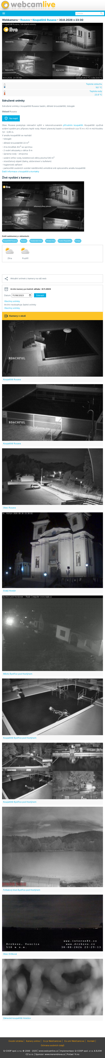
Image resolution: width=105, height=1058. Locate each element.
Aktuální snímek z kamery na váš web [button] (25, 279)
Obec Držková (10, 954)
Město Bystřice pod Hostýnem (17, 673)
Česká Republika (65, 241)
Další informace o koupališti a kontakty (20, 171)
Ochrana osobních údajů (52, 1045)
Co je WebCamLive (52, 1041)
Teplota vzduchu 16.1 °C (94, 86)
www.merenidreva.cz (55, 1054)
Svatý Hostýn (9, 590)
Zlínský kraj (50, 241)
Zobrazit (40, 295)
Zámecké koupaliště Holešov (17, 1018)
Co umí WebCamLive (74, 1041)
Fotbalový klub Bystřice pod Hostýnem (21, 890)
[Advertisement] (52, 268)
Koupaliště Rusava (44, 20)
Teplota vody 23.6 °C (96, 93)
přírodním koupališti (73, 125)
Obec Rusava (9, 507)
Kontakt (91, 1041)
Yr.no (76, 1054)
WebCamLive (28, 5)
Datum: (7, 295)
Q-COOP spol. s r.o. (84, 1051)
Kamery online (33, 1041)
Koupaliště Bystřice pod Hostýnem (19, 738)
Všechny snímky (12, 301)
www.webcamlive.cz (48, 1051)
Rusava (25, 20)
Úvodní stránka (15, 1041)
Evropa (78, 241)
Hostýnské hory (36, 241)
